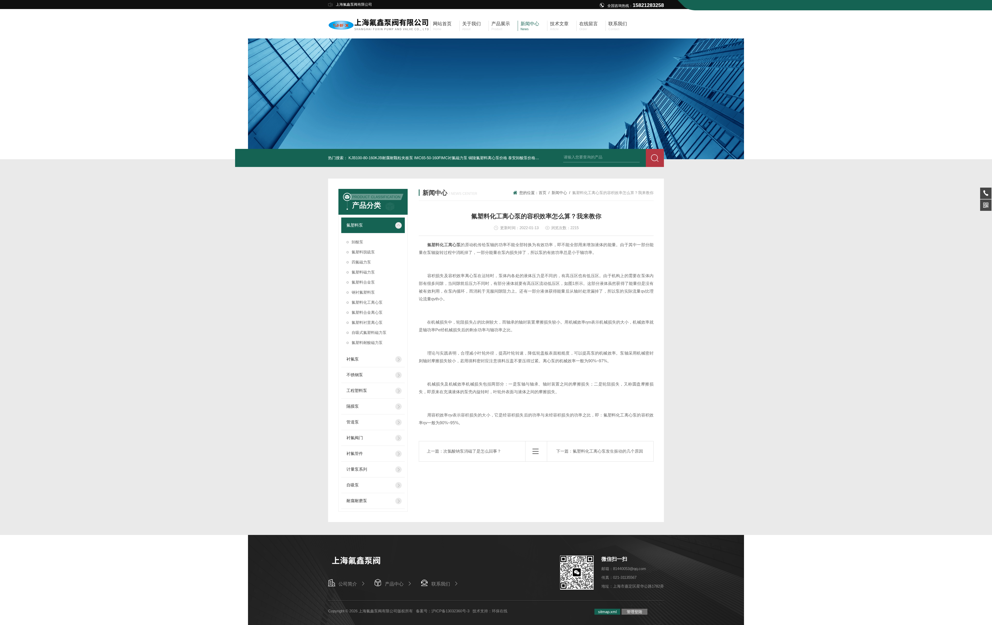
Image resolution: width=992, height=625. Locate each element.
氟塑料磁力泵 (363, 272)
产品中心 (394, 584)
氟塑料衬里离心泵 (367, 322)
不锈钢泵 (354, 375)
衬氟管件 (354, 453)
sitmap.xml (607, 612)
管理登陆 (634, 612)
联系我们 (440, 584)
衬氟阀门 (354, 438)
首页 (542, 192)
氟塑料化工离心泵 (367, 302)
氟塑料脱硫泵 (363, 252)
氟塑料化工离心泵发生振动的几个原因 (608, 451)
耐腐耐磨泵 (356, 501)
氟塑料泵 (354, 225)
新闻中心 (559, 192)
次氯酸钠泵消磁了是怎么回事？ (472, 451)
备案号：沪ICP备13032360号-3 (442, 611)
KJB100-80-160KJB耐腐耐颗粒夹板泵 (380, 158)
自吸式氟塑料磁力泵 (369, 332)
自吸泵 (352, 485)
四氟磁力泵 (361, 262)
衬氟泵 (352, 359)
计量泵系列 (356, 469)
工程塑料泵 (356, 390)
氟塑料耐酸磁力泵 (367, 342)
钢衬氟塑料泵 (363, 292)
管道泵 (352, 422)
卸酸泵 (357, 242)
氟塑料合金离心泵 (367, 312)
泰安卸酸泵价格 (521, 158)
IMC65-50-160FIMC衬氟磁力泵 (440, 158)
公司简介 (347, 584)
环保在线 (499, 611)
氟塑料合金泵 (363, 282)
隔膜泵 (352, 406)
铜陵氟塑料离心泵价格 (487, 158)
